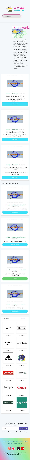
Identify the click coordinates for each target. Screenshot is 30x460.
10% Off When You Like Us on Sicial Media (15, 168)
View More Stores (23, 319)
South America (19, 441)
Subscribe (23, 428)
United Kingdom (18, 443)
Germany (10, 443)
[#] (9, 448)
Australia (4, 441)
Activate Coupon (15, 212)
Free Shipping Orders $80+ (15, 96)
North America (11, 441)
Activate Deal (15, 104)
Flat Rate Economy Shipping (15, 132)
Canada (26, 441)
